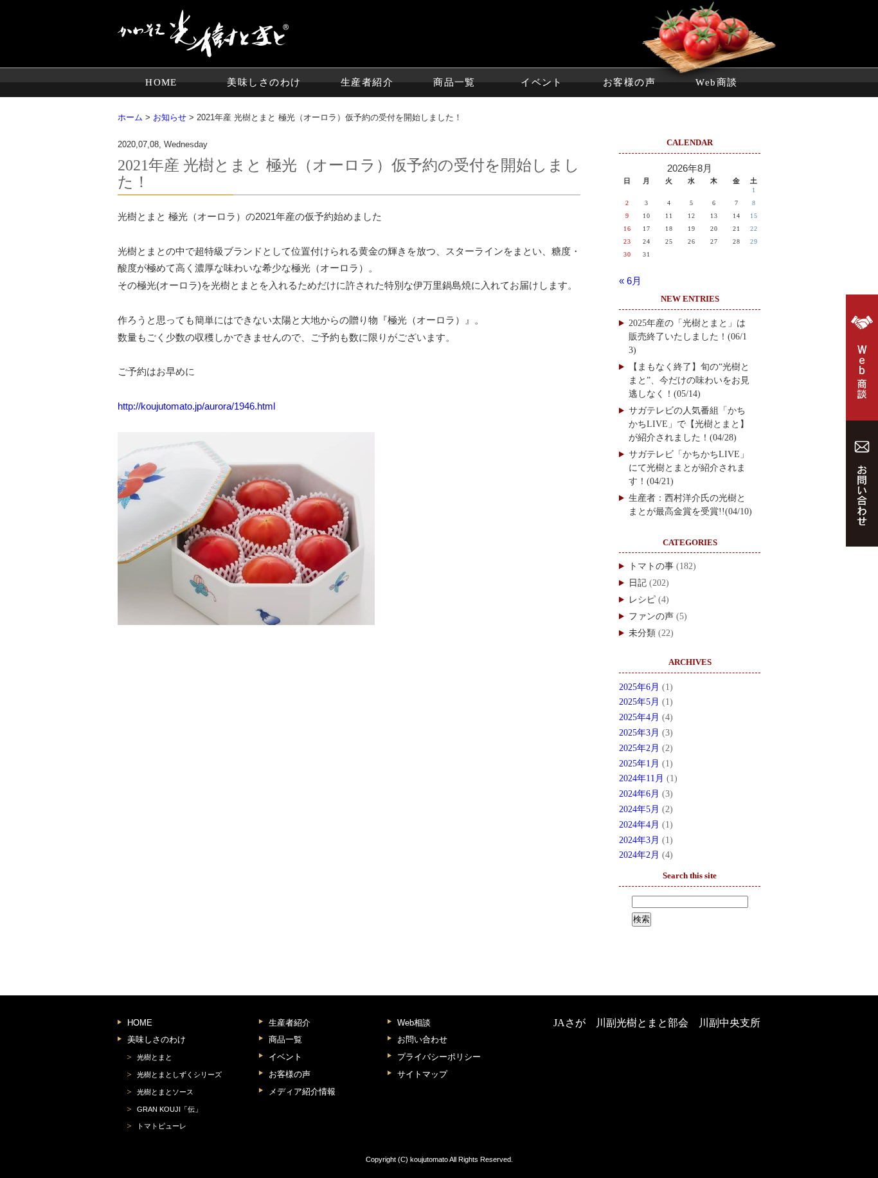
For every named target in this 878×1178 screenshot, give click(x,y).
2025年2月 (639, 748)
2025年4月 (639, 717)
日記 (638, 583)
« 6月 (630, 281)
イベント (542, 82)
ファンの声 (651, 616)
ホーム (130, 117)
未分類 (642, 633)
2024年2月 (639, 855)
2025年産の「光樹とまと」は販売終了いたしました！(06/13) (688, 336)
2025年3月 (639, 733)
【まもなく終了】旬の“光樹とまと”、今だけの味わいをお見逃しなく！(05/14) (689, 380)
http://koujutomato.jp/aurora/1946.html (196, 406)
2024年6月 (639, 794)
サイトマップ (422, 1074)
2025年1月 (639, 763)
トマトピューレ (161, 1126)
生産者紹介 (367, 82)
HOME (161, 82)
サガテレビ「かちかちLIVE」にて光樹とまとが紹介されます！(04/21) (689, 467)
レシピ (642, 599)
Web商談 (716, 82)
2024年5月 (639, 809)
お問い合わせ (422, 1039)
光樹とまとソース (165, 1092)
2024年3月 (639, 840)
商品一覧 (454, 82)
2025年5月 (639, 702)
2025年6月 (639, 687)
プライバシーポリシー (439, 1057)
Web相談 (414, 1023)
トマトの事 (651, 566)
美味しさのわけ (264, 82)
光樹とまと (154, 1057)
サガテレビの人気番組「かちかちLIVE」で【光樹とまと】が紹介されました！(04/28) (689, 424)
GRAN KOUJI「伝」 (169, 1109)
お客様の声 (629, 82)
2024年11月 (641, 778)
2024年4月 (639, 824)
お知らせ (169, 117)
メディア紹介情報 (302, 1091)
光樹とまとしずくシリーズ (179, 1074)
